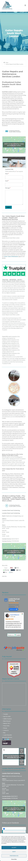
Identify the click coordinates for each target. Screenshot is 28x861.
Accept (14, 847)
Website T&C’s (6, 723)
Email (7, 180)
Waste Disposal (6, 721)
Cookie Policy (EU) (7, 735)
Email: (3, 516)
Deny (14, 851)
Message (7, 188)
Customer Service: (6, 539)
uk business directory (7, 737)
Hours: (3, 525)
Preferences (14, 855)
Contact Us (6, 730)
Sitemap (5, 728)
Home (6, 62)
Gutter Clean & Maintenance (11, 256)
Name (7, 173)
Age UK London (7, 716)
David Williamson (14, 614)
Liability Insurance (7, 718)
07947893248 (15, 541)
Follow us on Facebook (10, 823)
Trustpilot (5, 714)
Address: (4, 518)
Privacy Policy (14, 859)
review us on (13, 609)
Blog (4, 732)
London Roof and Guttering (11, 513)
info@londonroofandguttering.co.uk (14, 516)
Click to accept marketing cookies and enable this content (14, 144)
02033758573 (15, 539)
